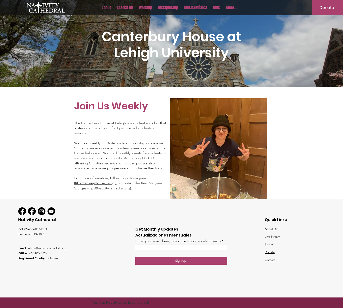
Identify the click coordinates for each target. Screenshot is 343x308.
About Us (271, 229)
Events (269, 244)
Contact (270, 260)
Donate (270, 252)
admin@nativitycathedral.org (47, 248)
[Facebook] (22, 211)
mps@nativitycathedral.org (109, 188)
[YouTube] (51, 211)
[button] (106, 8)
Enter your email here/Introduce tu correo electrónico (178, 241)
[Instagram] (41, 211)
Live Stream (272, 236)
